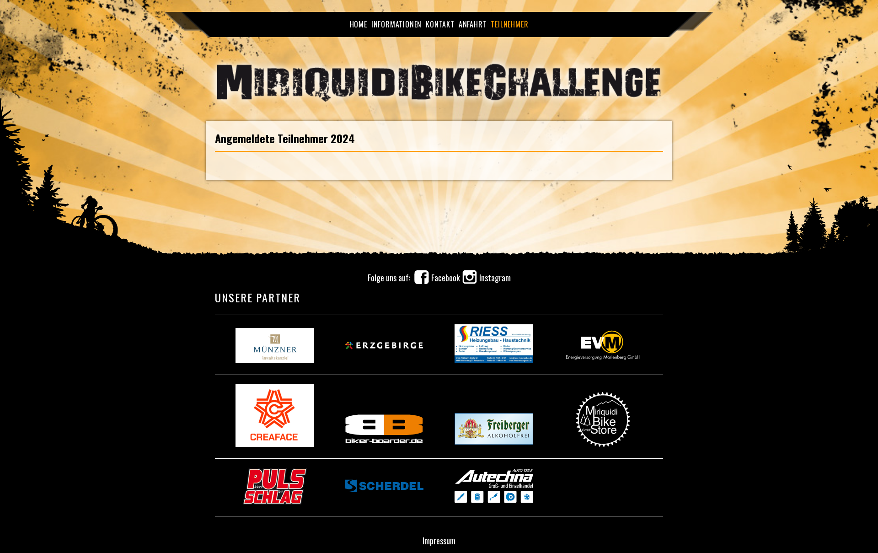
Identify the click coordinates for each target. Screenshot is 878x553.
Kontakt (440, 24)
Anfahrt (473, 24)
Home (358, 24)
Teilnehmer (509, 24)
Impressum (439, 541)
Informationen (396, 24)
